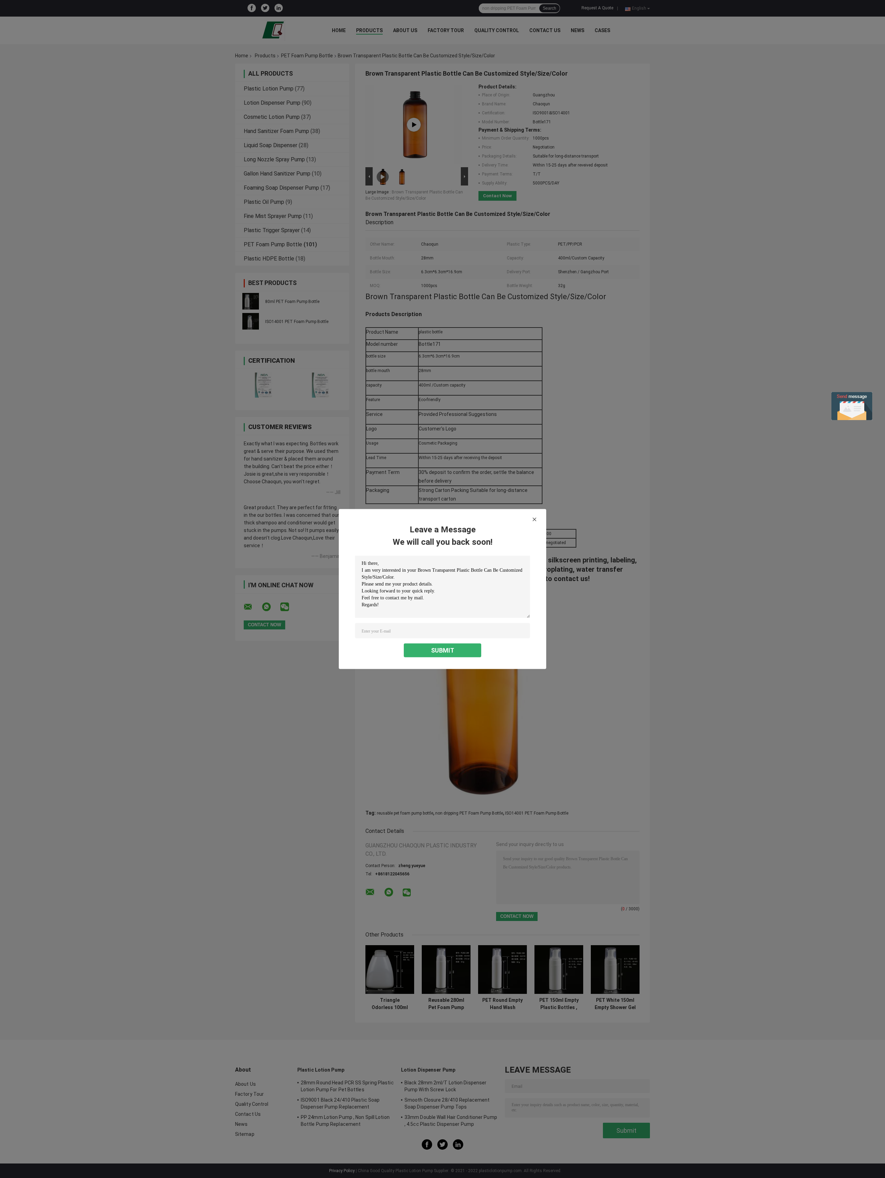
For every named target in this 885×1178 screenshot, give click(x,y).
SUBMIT (442, 650)
